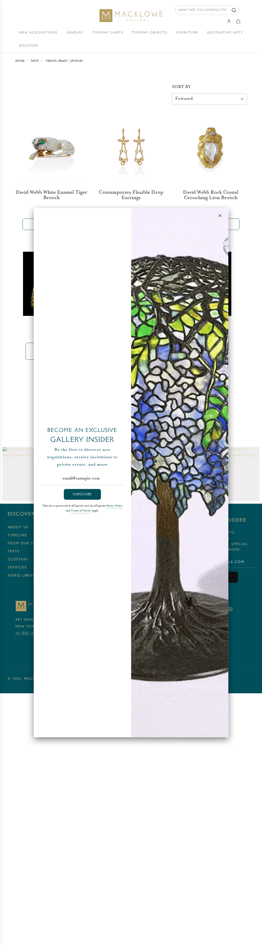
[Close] (220, 215)
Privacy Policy (114, 506)
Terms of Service (81, 511)
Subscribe (82, 494)
